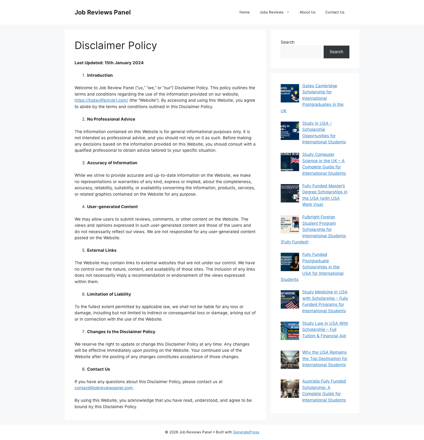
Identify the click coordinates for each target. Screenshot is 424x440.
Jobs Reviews (272, 12)
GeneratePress (246, 432)
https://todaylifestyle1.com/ (101, 100)
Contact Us (334, 12)
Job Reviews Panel (103, 12)
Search (287, 42)
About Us (308, 12)
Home (244, 12)
